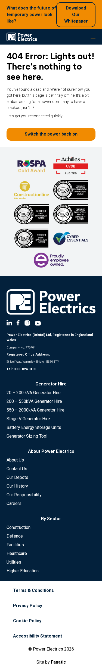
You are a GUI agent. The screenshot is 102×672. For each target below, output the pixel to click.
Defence (15, 536)
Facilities (15, 544)
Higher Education (23, 570)
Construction (18, 527)
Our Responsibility (24, 494)
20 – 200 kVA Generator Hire (34, 392)
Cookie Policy (27, 620)
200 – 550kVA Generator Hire (34, 401)
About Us (15, 460)
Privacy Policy (27, 605)
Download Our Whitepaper (76, 14)
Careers (14, 503)
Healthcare (17, 553)
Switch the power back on (51, 134)
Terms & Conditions (33, 590)
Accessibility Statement (37, 636)
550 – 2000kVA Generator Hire (35, 410)
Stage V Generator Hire (28, 418)
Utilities (14, 562)
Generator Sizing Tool (27, 436)
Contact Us (17, 468)
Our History (17, 486)
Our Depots (17, 477)
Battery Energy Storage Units (34, 427)
